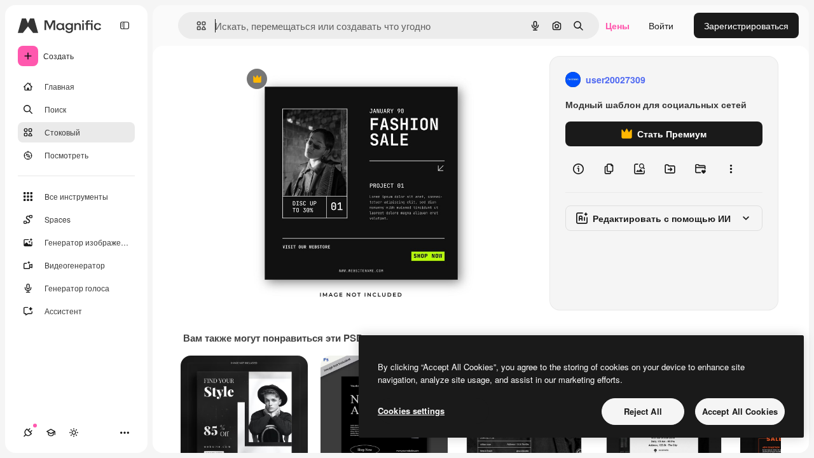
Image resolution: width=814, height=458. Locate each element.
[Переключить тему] (74, 432)
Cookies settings (411, 411)
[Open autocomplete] (196, 26)
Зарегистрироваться (746, 25)
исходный (319, 80)
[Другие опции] (730, 169)
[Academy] (51, 432)
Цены (617, 25)
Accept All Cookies (740, 411)
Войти (661, 25)
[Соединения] (28, 432)
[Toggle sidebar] (124, 25)
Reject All (643, 411)
